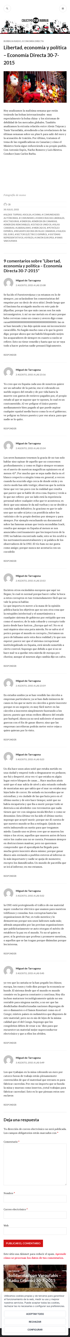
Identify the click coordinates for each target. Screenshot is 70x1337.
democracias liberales (50, 218)
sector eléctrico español (31, 234)
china (37, 214)
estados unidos (41, 224)
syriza (30, 237)
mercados (40, 228)
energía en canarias (45, 221)
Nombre (9, 1193)
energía (26, 221)
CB (9, 204)
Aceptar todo (35, 1314)
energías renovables (17, 224)
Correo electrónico (16, 1209)
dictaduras (12, 221)
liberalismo (24, 228)
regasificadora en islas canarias (35, 231)
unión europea (45, 237)
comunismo (27, 218)
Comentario (11, 1141)
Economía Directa (33, 41)
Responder (10, 355)
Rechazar (35, 1321)
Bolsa (27, 214)
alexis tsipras (13, 214)
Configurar (35, 1329)
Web (6, 1225)
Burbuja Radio (12, 41)
